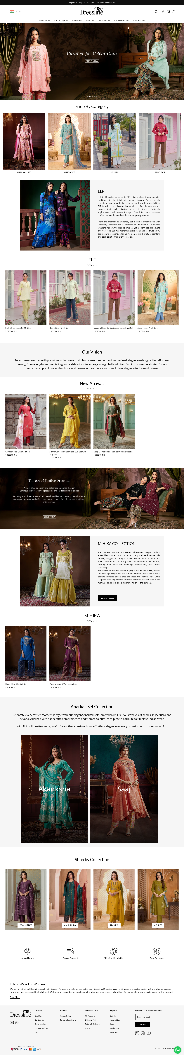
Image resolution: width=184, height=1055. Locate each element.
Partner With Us (41, 1028)
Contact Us (39, 1020)
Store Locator (40, 1024)
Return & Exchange (92, 1024)
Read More (15, 997)
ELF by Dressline (121, 20)
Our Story (39, 1016)
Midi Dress (77, 20)
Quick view (26, 322)
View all (92, 265)
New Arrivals (139, 20)
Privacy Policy (65, 1016)
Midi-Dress (114, 1028)
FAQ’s (87, 1028)
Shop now (107, 598)
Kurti (112, 1024)
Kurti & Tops (60, 20)
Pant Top (90, 20)
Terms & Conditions (68, 1020)
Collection (103, 20)
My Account (90, 1016)
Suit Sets (43, 20)
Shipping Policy (91, 1020)
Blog (36, 1032)
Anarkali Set (115, 1020)
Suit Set (113, 1016)
